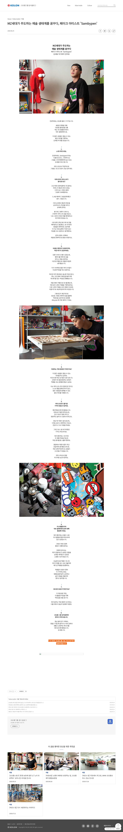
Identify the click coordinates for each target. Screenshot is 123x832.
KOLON (12, 827)
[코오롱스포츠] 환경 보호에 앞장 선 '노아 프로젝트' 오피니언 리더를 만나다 (25, 702)
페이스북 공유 (100, 31)
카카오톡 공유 (105, 31)
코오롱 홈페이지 (83, 826)
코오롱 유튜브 (88, 826)
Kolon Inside (78, 5)
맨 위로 (118, 826)
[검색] (114, 5)
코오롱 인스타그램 (97, 826)
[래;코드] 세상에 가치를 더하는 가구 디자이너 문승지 (20, 711)
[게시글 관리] (15, 691)
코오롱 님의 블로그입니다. (17, 722)
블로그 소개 (11, 824)
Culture (89, 5)
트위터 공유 (109, 31)
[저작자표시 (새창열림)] (26, 691)
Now (68, 5)
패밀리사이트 (107, 826)
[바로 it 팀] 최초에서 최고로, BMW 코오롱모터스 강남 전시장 (22, 707)
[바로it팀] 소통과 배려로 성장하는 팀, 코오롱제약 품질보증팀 (21, 705)
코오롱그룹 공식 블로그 (19, 720)
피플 (22, 19)
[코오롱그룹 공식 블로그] (21, 5)
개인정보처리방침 (29, 824)
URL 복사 (114, 31)
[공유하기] (13, 691)
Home (9, 19)
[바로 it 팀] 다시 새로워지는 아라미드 (16, 709)
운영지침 (19, 824)
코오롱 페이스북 (92, 826)
